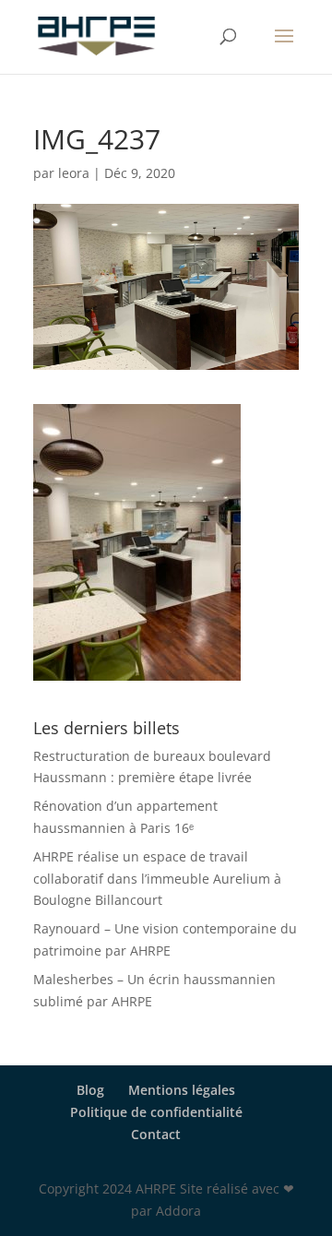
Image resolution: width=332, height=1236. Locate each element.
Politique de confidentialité (156, 1112)
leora (73, 173)
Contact (156, 1134)
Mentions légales (181, 1090)
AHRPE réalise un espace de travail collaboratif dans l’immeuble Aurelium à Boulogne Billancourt (157, 878)
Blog (90, 1090)
